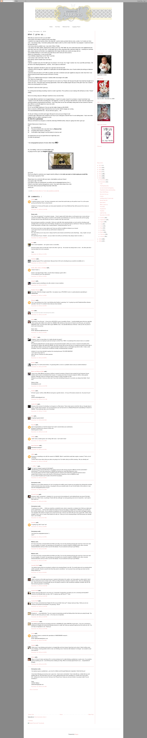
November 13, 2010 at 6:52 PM (38, 449)
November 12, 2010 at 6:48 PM (38, 357)
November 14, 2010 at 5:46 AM (38, 477)
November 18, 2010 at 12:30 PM (39, 606)
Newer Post (31, 714)
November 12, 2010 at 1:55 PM (38, 305)
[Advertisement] (60, 702)
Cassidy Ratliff (35, 565)
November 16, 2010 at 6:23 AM (38, 560)
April (101, 230)
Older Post (90, 714)
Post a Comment (34, 689)
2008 (100, 241)
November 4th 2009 (105, 215)
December (103, 179)
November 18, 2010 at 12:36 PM (39, 616)
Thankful (102, 210)
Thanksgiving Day (104, 185)
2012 (100, 173)
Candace (33, 258)
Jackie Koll (34, 404)
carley (33, 199)
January (102, 236)
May (101, 228)
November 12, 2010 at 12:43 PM (39, 209)
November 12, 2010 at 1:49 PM (38, 295)
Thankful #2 (103, 208)
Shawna (33, 300)
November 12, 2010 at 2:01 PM (38, 314)
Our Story (57, 26)
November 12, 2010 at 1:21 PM (38, 263)
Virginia (33, 645)
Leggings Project (76, 26)
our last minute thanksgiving (106, 187)
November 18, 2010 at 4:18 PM (38, 652)
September (103, 219)
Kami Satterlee (35, 445)
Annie (33, 633)
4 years (102, 196)
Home (51, 26)
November (103, 181)
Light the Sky (103, 212)
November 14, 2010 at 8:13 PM (38, 501)
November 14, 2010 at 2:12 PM (38, 489)
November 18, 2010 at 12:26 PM (39, 596)
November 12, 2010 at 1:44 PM (38, 285)
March (102, 232)
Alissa (33, 657)
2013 (100, 171)
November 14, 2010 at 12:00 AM (39, 461)
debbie (33, 436)
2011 (100, 175)
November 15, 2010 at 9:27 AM (38, 517)
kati (32, 242)
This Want (102, 206)
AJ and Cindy (35, 494)
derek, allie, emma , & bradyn (39, 267)
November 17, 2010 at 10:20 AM (39, 585)
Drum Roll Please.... (105, 192)
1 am (101, 183)
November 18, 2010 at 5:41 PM (38, 664)
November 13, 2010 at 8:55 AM (38, 420)
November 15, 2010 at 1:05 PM (38, 526)
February (102, 234)
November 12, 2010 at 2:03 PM (38, 332)
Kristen (33, 362)
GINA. (33, 454)
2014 (100, 169)
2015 (100, 167)
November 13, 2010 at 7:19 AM (38, 411)
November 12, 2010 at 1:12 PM (38, 254)
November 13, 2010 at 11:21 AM (39, 431)
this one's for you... (104, 194)
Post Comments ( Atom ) (40, 717)
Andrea (33, 390)
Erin (32, 416)
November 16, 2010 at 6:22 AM (38, 548)
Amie (32, 310)
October (102, 217)
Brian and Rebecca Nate (37, 371)
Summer (33, 522)
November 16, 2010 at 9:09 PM (38, 572)
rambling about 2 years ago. (107, 198)
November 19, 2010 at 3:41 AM (38, 686)
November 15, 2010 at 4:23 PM (38, 537)
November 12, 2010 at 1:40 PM (38, 276)
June (101, 226)
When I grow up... (104, 204)
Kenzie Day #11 (103, 200)
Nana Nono (102, 202)
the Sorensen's (35, 611)
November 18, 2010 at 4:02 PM (38, 640)
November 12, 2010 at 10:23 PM (39, 386)
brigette (33, 281)
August (102, 221)
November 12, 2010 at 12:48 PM (39, 237)
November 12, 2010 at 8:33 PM (38, 366)
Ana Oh (33, 424)
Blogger (76, 734)
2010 (100, 178)
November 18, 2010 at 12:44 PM (39, 628)
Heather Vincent (35, 289)
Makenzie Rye (66, 26)
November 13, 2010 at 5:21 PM (38, 440)
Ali (32, 577)
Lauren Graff (34, 590)
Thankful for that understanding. (107, 190)
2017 (100, 165)
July (101, 223)
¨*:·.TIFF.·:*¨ (34, 337)
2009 (100, 239)
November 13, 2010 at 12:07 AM (39, 399)
